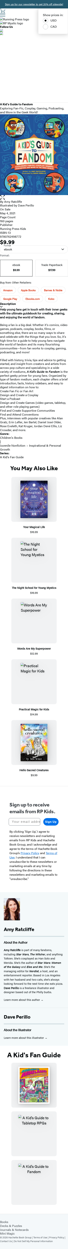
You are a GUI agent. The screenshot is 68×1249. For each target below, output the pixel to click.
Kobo (51, 299)
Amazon (8, 290)
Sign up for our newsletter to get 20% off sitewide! (34, 4)
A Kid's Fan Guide (12, 457)
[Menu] (2, 14)
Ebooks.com (33, 299)
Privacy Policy (56, 1237)
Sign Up (51, 822)
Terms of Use (40, 1237)
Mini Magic (7, 1233)
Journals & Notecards (14, 1229)
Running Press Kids (13, 228)
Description (8, 304)
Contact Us (6, 1241)
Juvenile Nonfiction (12, 445)
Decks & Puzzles (11, 1226)
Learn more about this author (22, 1000)
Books (4, 1222)
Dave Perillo (17, 1017)
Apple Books (28, 290)
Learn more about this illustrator (24, 1038)
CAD (53, 26)
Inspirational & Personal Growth (30, 447)
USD (53, 20)
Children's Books (11, 437)
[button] (34, 197)
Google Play (10, 299)
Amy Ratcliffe (13, 201)
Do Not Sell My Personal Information (33, 1241)
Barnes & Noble (53, 290)
